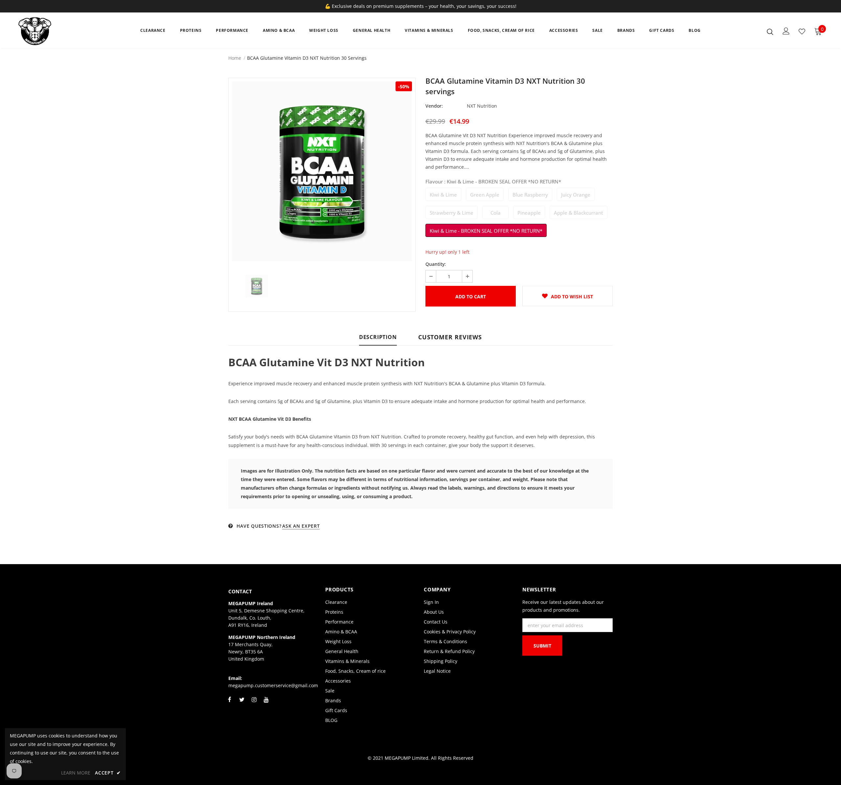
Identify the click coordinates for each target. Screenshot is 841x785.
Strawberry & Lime (451, 212)
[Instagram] (254, 703)
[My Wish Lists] (802, 31)
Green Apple (484, 194)
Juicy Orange (575, 194)
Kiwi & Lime (443, 194)
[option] (322, 171)
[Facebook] (230, 703)
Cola (495, 212)
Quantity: (435, 264)
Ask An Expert (301, 526)
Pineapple (529, 212)
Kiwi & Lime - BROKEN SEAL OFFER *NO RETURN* (486, 230)
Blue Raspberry (530, 194)
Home (234, 58)
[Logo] (57, 31)
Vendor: (434, 106)
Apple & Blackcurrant (578, 212)
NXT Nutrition (482, 106)
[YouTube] (266, 703)
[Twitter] (242, 703)
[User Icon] (786, 31)
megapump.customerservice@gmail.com (273, 685)
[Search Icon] (770, 31)
